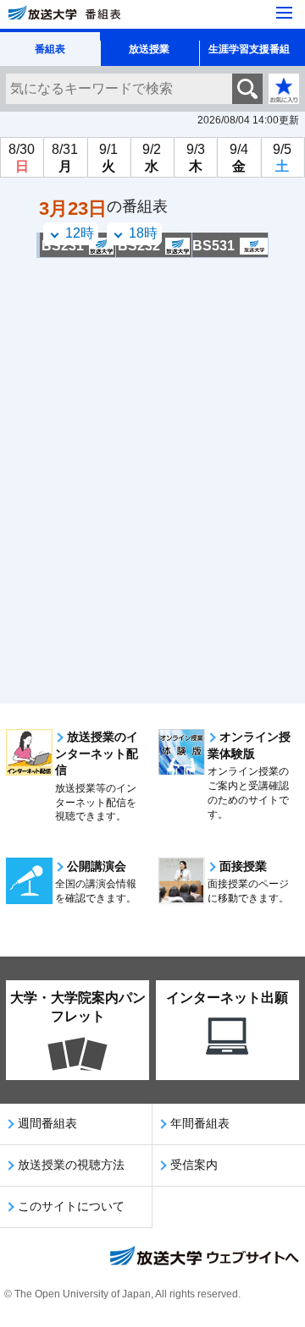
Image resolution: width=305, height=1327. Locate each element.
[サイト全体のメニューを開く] (284, 13)
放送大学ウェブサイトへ (203, 1257)
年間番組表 (200, 1123)
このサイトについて (71, 1206)
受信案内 (194, 1164)
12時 (79, 233)
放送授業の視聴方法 (71, 1164)
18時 (143, 233)
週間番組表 (47, 1123)
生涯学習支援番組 (249, 49)
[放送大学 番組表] (114, 13)
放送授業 (149, 49)
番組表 (50, 49)
